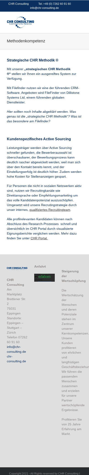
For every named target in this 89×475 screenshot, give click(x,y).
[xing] (63, 451)
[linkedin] (71, 443)
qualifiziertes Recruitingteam (49, 210)
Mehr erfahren (44, 274)
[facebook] (63, 443)
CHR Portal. (39, 238)
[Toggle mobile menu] (80, 18)
